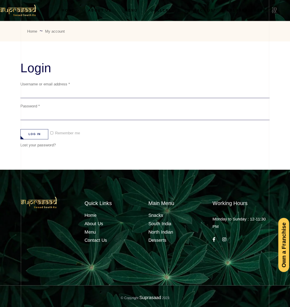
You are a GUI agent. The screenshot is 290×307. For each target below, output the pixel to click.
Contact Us (96, 240)
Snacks (155, 215)
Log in (35, 134)
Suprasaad (150, 297)
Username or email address (45, 84)
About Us (94, 223)
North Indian (160, 232)
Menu (90, 232)
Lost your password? (38, 145)
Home (91, 215)
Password (30, 106)
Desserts (157, 240)
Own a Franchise (283, 244)
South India (159, 223)
